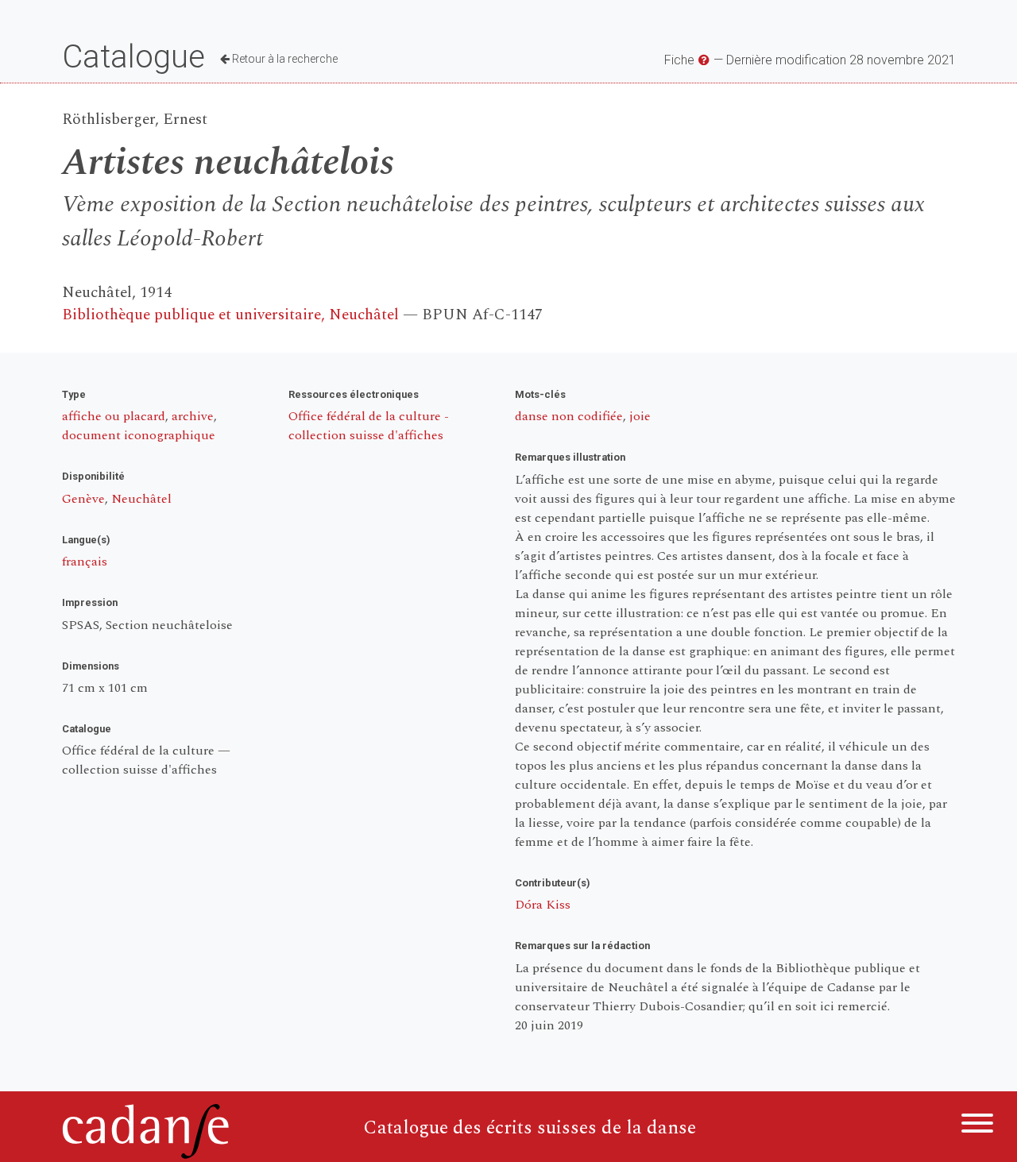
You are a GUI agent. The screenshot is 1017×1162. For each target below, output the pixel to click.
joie (640, 416)
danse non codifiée (569, 416)
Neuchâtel (141, 498)
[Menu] (977, 1126)
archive (193, 416)
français (84, 561)
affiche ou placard (113, 416)
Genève (83, 498)
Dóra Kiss (542, 904)
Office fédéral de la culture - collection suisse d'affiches (368, 426)
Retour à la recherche (284, 58)
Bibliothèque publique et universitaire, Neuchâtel (230, 314)
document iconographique (138, 435)
